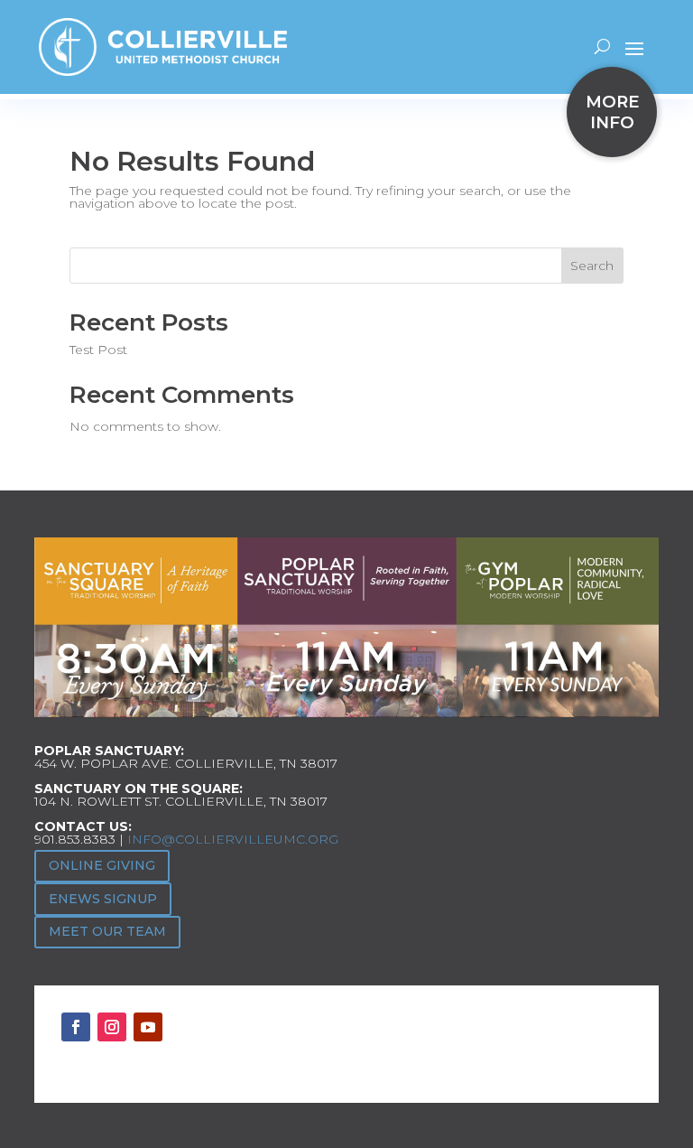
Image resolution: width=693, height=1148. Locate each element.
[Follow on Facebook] (75, 1027)
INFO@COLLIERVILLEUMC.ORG (232, 839)
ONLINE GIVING (102, 865)
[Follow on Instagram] (111, 1027)
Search (592, 265)
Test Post (98, 349)
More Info (612, 112)
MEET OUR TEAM (107, 931)
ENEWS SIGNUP (103, 899)
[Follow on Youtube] (148, 1027)
